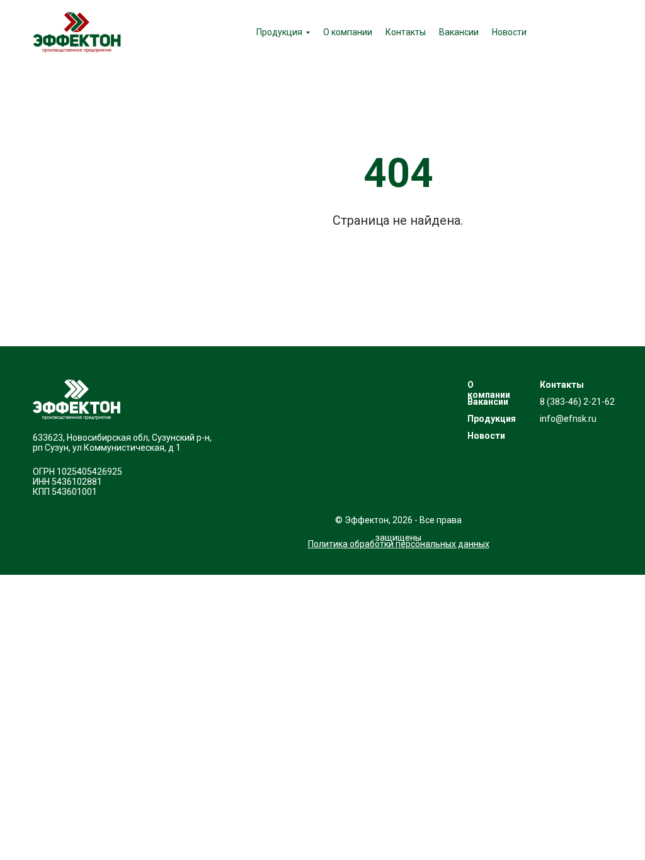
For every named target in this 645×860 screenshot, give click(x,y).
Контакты (405, 32)
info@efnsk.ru (568, 419)
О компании (347, 32)
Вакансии (459, 32)
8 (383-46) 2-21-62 (577, 402)
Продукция (279, 32)
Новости (509, 32)
